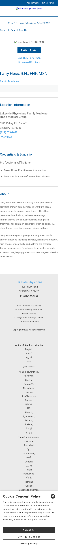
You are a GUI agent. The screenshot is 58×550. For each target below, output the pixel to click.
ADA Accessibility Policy (29, 305)
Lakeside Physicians (29, 282)
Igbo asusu (28, 416)
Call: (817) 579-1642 (29, 57)
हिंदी (28, 408)
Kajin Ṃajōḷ (29, 445)
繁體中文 (28, 376)
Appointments (33, 3)
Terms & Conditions (29, 321)
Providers (20, 22)
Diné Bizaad (28, 453)
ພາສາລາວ (29, 441)
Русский (29, 486)
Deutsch (29, 400)
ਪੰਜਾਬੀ (29, 477)
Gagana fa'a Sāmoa (29, 490)
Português (29, 473)
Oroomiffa (29, 384)
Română (29, 482)
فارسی (29, 465)
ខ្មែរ (29, 449)
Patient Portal (48, 3)
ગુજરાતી (28, 404)
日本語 (29, 428)
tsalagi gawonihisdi (28, 372)
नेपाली (28, 457)
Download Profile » (29, 62)
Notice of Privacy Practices (29, 309)
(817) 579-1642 (8, 132)
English (28, 349)
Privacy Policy (29, 313)
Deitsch (29, 461)
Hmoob (28, 412)
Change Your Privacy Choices (29, 317)
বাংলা (29, 361)
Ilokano (28, 420)
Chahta (28, 380)
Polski (29, 469)
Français (29, 392)
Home (10, 22)
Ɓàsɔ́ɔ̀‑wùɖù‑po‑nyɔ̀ (29, 437)
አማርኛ (29, 353)
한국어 (29, 433)
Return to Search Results (13, 30)
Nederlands (28, 388)
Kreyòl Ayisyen (29, 396)
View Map (6, 137)
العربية (29, 357)
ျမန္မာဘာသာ (29, 366)
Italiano (28, 424)
